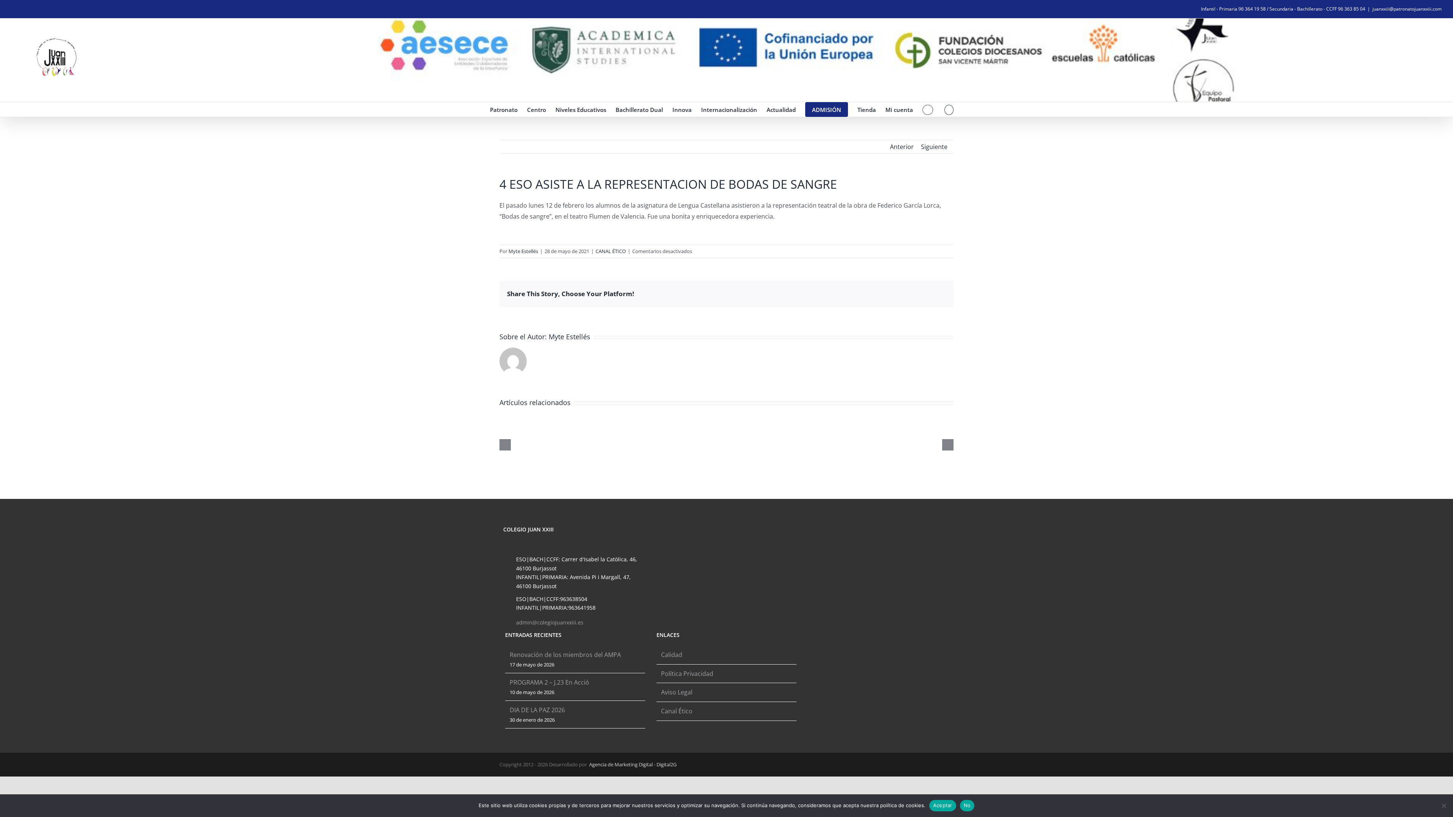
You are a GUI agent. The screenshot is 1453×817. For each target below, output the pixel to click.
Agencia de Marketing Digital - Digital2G (633, 764)
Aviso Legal (676, 692)
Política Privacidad (687, 673)
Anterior (902, 147)
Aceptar (942, 805)
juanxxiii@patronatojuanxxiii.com (1407, 9)
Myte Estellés (523, 251)
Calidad (671, 655)
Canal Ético (676, 711)
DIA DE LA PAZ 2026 (537, 710)
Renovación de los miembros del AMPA (565, 655)
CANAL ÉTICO (611, 251)
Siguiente (934, 147)
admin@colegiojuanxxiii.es (549, 622)
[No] (1443, 805)
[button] (949, 109)
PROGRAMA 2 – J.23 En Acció (549, 682)
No (967, 805)
